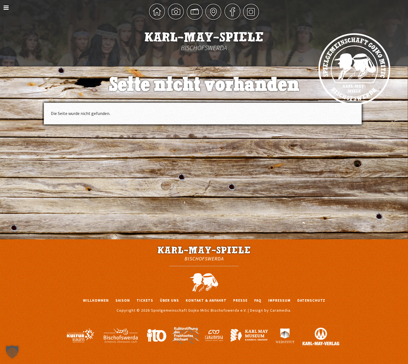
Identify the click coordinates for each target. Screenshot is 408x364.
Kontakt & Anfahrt (206, 300)
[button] (12, 352)
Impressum (279, 300)
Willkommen (96, 300)
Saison (122, 300)
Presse (240, 300)
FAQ (257, 300)
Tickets (145, 300)
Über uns (169, 300)
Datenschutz (311, 300)
